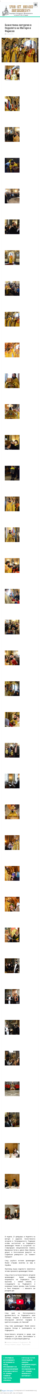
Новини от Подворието (20, 1342)
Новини (9, 1342)
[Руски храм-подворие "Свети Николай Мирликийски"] (18, 10)
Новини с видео (15, 1344)
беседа (7, 1344)
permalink (26, 1344)
